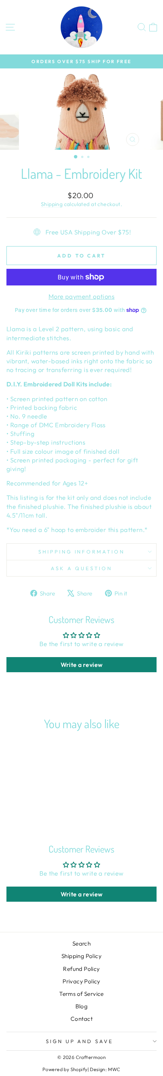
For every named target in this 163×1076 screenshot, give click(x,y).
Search (81, 943)
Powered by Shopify (64, 1069)
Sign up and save (80, 1041)
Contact (81, 1018)
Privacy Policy (81, 981)
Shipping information (81, 552)
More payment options (81, 296)
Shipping (52, 204)
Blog (81, 1006)
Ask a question (81, 568)
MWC (114, 1069)
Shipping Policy (81, 956)
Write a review (82, 664)
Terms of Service (81, 993)
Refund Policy (81, 968)
